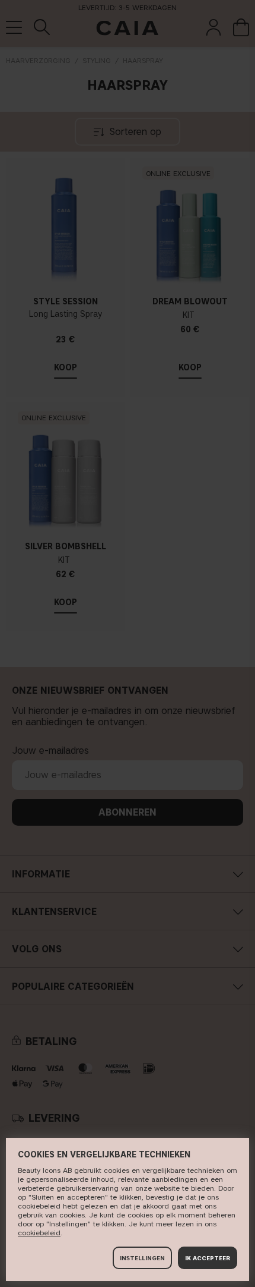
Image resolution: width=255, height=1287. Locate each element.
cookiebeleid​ (39, 1232)
